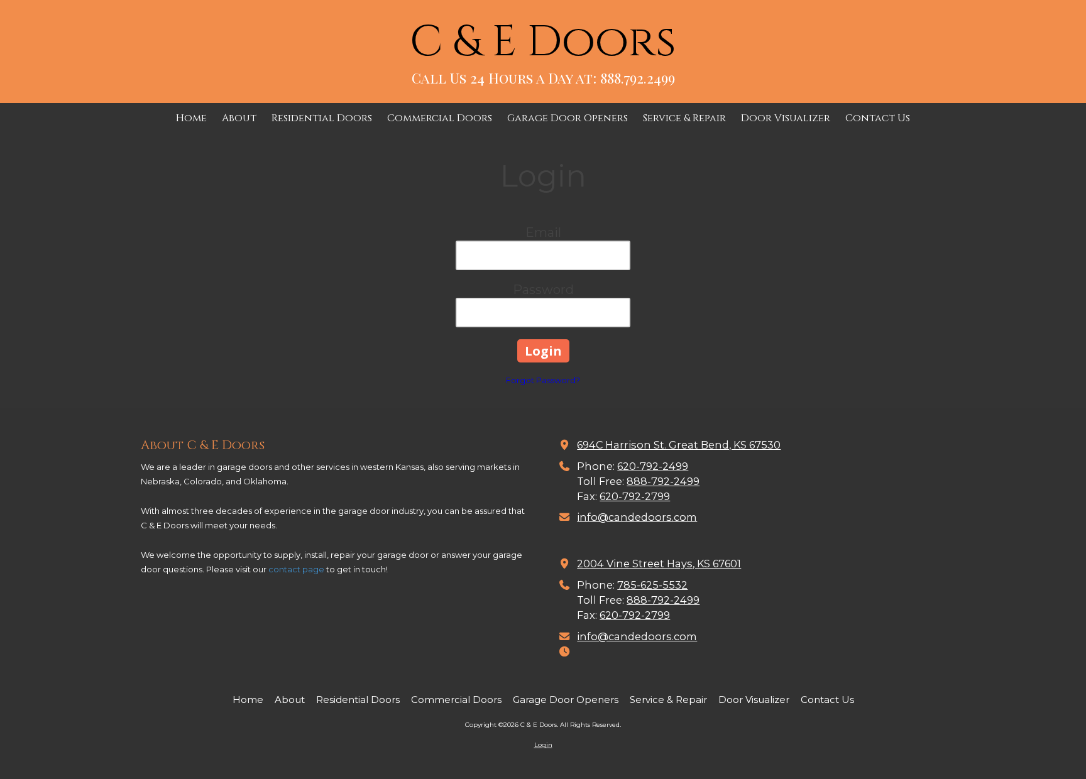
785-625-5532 (652, 585)
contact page (296, 569)
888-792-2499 (663, 481)
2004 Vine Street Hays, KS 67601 (659, 563)
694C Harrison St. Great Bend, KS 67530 (679, 445)
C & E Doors (543, 42)
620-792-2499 (652, 466)
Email (543, 232)
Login (543, 745)
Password (543, 289)
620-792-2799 (635, 496)
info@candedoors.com (637, 517)
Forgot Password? (543, 380)
